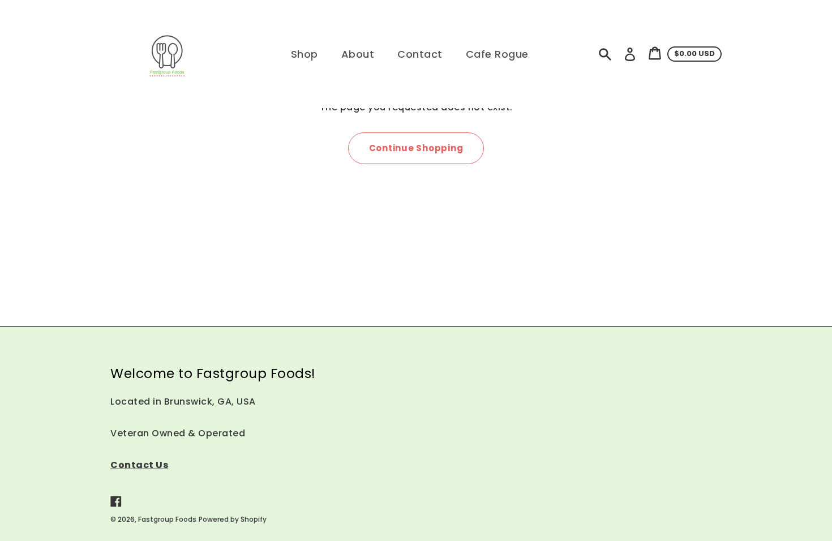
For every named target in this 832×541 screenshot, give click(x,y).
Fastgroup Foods (167, 519)
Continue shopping (416, 148)
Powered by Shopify (233, 519)
